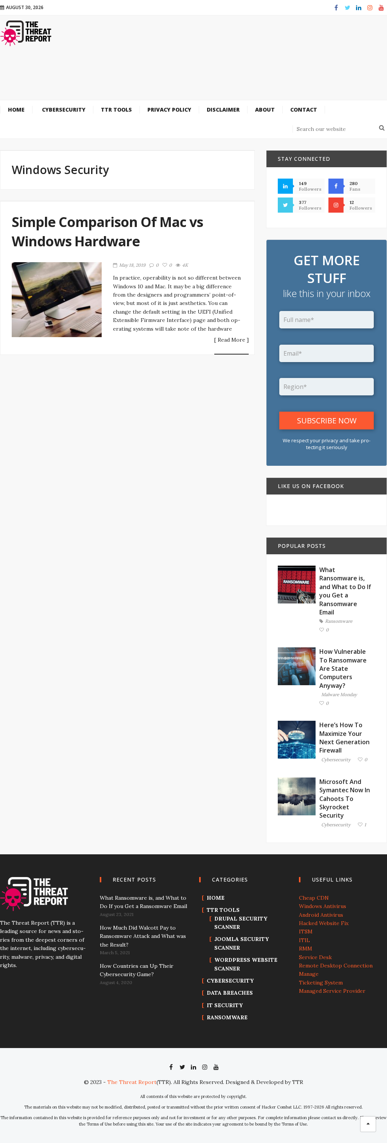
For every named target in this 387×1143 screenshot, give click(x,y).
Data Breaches (230, 992)
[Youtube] (381, 7)
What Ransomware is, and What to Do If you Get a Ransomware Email (345, 591)
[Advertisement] (211, 77)
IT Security (225, 1005)
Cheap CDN (314, 897)
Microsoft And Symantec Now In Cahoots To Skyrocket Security (344, 799)
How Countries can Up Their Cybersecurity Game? (136, 970)
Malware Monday (339, 694)
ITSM (306, 931)
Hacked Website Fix (323, 923)
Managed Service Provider (332, 990)
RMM (305, 948)
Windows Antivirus (322, 906)
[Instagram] (370, 7)
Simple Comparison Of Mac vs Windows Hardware (107, 231)
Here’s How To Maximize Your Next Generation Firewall (344, 737)
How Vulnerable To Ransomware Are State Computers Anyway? (343, 668)
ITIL (304, 940)
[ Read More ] (231, 340)
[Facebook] (336, 7)
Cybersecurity (335, 759)
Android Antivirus (321, 914)
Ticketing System (321, 982)
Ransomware (338, 621)
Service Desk (315, 957)
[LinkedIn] (358, 7)
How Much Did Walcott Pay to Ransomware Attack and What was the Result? (143, 936)
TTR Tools (223, 910)
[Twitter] (347, 7)
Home (215, 897)
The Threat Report (131, 1082)
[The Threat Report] (26, 33)
